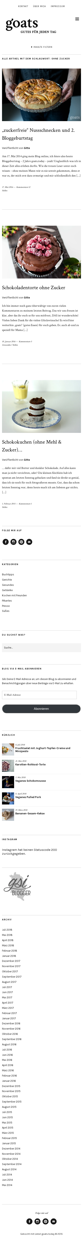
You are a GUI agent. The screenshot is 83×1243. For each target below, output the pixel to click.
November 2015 (11, 1091)
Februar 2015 (9, 1138)
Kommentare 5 (25, 341)
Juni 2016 (7, 1054)
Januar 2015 (9, 1143)
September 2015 (12, 1101)
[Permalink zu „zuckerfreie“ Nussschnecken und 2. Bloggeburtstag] (41, 120)
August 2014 (9, 1169)
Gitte (27, 148)
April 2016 (7, 1065)
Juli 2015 (7, 1112)
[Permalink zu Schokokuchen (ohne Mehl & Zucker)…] (41, 432)
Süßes (4, 190)
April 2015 (7, 1127)
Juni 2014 (7, 1179)
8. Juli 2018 (20, 744)
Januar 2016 (9, 1080)
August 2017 (9, 981)
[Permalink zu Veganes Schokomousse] (8, 782)
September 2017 (12, 976)
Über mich (39, 6)
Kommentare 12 (23, 187)
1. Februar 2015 (8, 503)
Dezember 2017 (11, 960)
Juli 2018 (7, 929)
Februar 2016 (9, 1075)
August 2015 (9, 1106)
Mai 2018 (7, 934)
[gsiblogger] (17, 901)
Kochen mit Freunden (14, 595)
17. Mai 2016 (7, 187)
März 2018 (8, 945)
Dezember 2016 (11, 1023)
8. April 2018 (20, 793)
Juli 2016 (7, 1049)
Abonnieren (41, 708)
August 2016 (9, 1044)
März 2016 (8, 1070)
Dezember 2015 (11, 1086)
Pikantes (7, 600)
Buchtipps (8, 574)
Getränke (7, 590)
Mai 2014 (7, 1185)
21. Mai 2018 (20, 761)
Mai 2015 (7, 1122)
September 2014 (12, 1164)
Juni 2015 (7, 1117)
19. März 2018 (21, 810)
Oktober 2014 (10, 1158)
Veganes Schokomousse (30, 780)
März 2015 (8, 1132)
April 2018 (7, 940)
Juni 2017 (7, 992)
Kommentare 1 (25, 503)
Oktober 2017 (10, 971)
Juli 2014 (7, 1174)
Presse (6, 605)
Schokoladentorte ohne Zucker (33, 287)
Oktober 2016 (10, 1033)
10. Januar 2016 (8, 341)
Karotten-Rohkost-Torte (30, 764)
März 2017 (8, 1007)
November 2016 (11, 1028)
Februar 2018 (9, 950)
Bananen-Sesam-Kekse (30, 813)
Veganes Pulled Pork (28, 797)
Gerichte (7, 579)
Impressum (58, 6)
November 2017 (11, 966)
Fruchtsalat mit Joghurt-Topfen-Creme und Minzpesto (42, 750)
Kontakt (23, 6)
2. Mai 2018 (20, 777)
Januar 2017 (9, 1018)
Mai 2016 (7, 1059)
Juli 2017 (7, 987)
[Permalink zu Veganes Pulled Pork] (8, 798)
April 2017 (7, 1002)
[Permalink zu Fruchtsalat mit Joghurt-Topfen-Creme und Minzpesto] (8, 749)
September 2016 (12, 1039)
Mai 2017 (7, 997)
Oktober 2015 (10, 1096)
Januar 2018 (9, 955)
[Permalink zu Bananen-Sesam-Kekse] (8, 815)
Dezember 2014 (11, 1148)
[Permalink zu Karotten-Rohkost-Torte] (8, 766)
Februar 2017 (9, 1013)
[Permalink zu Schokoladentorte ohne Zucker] (41, 277)
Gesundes (6, 345)
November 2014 (11, 1153)
